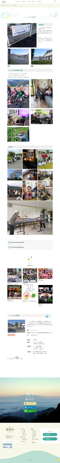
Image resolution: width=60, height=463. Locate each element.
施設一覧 (23, 441)
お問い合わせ (24, 435)
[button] (8, 35)
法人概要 (17, 1)
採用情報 (39, 1)
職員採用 (33, 442)
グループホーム (11, 334)
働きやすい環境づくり (32, 1)
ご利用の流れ (24, 1)
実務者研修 (34, 435)
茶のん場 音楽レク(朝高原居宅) (12, 284)
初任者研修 (34, 433)
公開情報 (23, 433)
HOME (3, 5)
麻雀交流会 (40, 305)
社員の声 (33, 437)
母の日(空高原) (40, 280)
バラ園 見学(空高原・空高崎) (27, 284)
